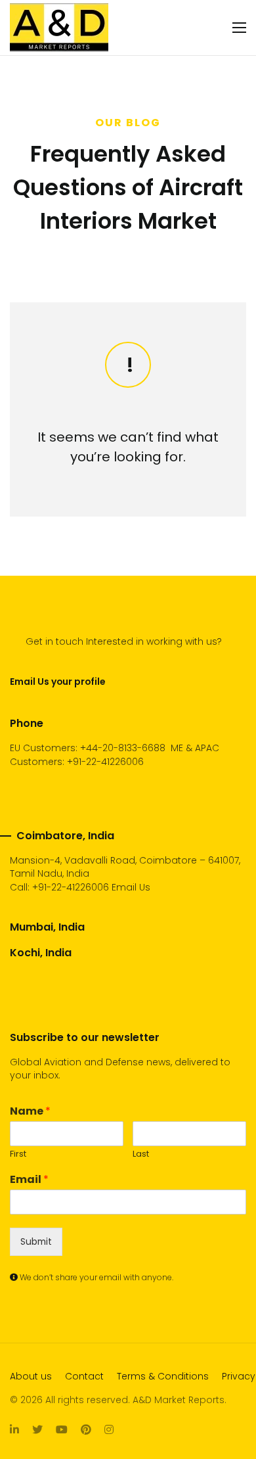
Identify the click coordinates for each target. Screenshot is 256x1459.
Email (29, 1180)
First (18, 1154)
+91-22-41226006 (70, 887)
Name (30, 1112)
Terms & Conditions (163, 1376)
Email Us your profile (57, 681)
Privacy (238, 1376)
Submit (36, 1241)
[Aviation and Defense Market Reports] (59, 27)
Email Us (131, 887)
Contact (84, 1376)
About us (31, 1376)
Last (141, 1154)
